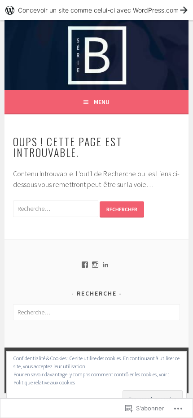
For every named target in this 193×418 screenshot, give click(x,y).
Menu (102, 102)
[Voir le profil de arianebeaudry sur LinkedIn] (105, 264)
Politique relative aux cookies (44, 382)
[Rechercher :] (56, 208)
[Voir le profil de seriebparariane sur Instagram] (95, 264)
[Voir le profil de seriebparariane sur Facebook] (84, 264)
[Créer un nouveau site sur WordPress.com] (96, 10)
